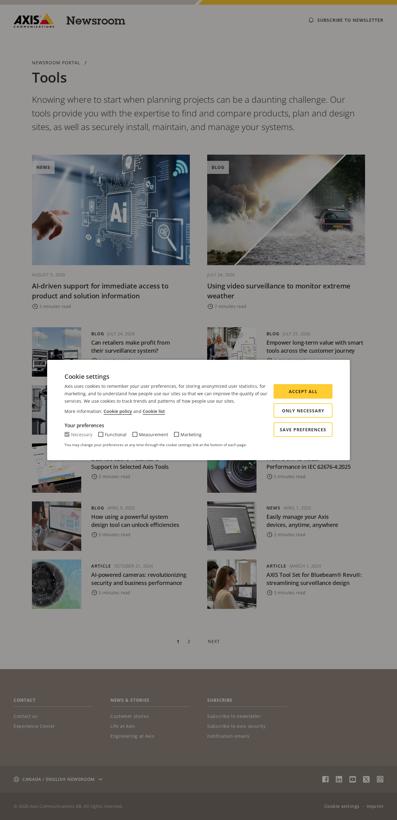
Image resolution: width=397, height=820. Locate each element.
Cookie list (154, 411)
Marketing (191, 434)
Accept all (303, 391)
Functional (116, 434)
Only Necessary (303, 411)
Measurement (153, 434)
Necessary (81, 434)
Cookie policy (118, 411)
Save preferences (303, 430)
